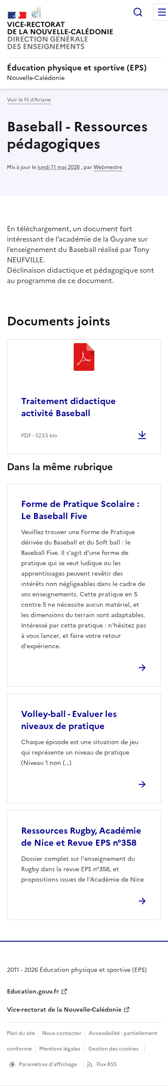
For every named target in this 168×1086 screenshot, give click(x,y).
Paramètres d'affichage (48, 1064)
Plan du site (21, 1033)
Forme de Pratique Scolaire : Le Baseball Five (80, 509)
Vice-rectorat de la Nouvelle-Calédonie (64, 1009)
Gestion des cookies (113, 1049)
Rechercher (137, 12)
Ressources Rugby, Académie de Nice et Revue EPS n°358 (81, 836)
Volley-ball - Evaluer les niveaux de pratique (69, 719)
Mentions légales (59, 1049)
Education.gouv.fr (33, 991)
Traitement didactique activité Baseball (68, 407)
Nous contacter (61, 1033)
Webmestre (107, 167)
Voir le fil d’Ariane (29, 100)
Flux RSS (106, 1064)
